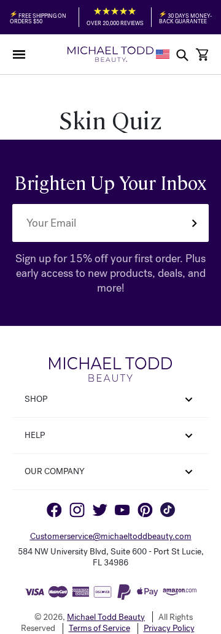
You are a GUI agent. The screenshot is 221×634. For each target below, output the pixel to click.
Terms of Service (99, 628)
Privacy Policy (169, 628)
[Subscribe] (193, 223)
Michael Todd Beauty (106, 617)
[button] (19, 54)
